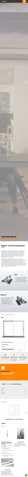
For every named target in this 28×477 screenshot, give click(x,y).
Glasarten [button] (3, 393)
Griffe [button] (2, 390)
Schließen (24, 3)
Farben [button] (2, 388)
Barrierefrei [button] (3, 346)
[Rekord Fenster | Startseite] (4, 1)
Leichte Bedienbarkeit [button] (4, 344)
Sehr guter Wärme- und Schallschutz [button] (7, 342)
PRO (7, 350)
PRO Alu (20, 350)
